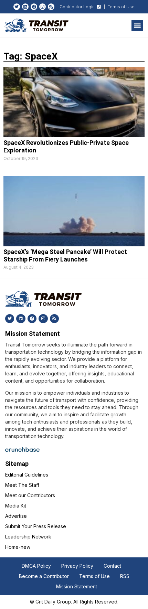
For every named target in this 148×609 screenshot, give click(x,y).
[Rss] (51, 6)
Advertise (16, 516)
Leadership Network (28, 536)
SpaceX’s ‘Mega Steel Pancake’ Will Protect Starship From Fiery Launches (65, 255)
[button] (137, 25)
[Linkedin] (25, 6)
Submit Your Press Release (35, 526)
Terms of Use (94, 576)
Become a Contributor (44, 576)
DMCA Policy (36, 566)
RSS (124, 576)
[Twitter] (16, 6)
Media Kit (15, 506)
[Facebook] (34, 6)
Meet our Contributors (30, 495)
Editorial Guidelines (26, 475)
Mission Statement (76, 586)
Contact (112, 566)
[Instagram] (42, 6)
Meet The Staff (22, 485)
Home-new (17, 547)
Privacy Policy (77, 566)
